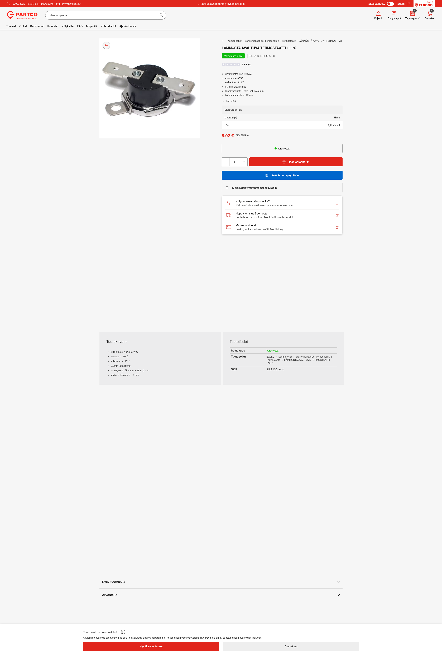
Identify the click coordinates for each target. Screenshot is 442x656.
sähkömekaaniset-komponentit (313, 356)
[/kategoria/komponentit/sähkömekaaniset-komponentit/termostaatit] (106, 45)
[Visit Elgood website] (424, 3)
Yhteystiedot (108, 26)
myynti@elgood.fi (71, 3)
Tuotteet (11, 26)
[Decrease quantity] (225, 162)
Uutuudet (52, 26)
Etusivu (270, 356)
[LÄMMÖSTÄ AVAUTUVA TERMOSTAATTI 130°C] (149, 88)
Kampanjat (37, 26)
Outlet (23, 26)
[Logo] (22, 15)
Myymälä (91, 26)
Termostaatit (273, 360)
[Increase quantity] (243, 162)
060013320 (19, 3)
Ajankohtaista (127, 26)
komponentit (285, 356)
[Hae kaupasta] (161, 15)
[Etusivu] (223, 40)
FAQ (80, 26)
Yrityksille (68, 26)
